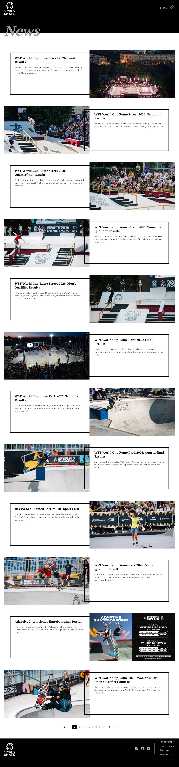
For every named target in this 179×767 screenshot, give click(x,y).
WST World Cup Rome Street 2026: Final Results (45, 60)
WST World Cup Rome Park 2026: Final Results (123, 342)
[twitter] (149, 748)
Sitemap (164, 750)
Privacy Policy (167, 742)
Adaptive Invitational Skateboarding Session (49, 621)
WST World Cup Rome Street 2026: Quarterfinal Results (41, 173)
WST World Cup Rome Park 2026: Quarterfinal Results (129, 454)
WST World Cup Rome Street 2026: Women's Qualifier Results (127, 229)
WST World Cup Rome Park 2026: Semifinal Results (47, 398)
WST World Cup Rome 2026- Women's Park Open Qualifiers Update (126, 680)
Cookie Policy (166, 746)
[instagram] (137, 748)
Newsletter (165, 754)
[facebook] (143, 748)
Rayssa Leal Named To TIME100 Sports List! (47, 509)
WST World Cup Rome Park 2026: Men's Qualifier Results (124, 567)
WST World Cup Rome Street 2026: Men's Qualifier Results (45, 285)
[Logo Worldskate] (11, 8)
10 (103, 726)
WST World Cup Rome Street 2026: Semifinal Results (128, 116)
